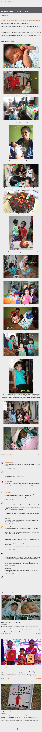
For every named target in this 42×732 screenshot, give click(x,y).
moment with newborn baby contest (10, 622)
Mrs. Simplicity (6, 2)
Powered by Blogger (22, 728)
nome (6, 553)
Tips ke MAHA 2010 (6, 711)
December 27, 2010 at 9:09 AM (10, 582)
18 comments (7, 722)
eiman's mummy (8, 576)
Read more (38, 633)
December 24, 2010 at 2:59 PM (10, 523)
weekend (10, 454)
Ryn (5, 502)
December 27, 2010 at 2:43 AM (10, 573)
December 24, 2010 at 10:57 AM (11, 468)
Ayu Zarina (7, 492)
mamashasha (7, 526)
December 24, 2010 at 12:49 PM (11, 488)
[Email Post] (13, 454)
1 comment (7, 678)
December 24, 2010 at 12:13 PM (11, 478)
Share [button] (38, 454)
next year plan (4, 667)
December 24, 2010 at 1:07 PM (10, 499)
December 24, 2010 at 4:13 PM (10, 565)
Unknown (6, 472)
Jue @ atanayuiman (8, 462)
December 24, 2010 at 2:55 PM (10, 515)
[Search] (37, 2)
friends (5, 454)
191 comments (8, 633)
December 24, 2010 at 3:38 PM (10, 549)
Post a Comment (4, 585)
